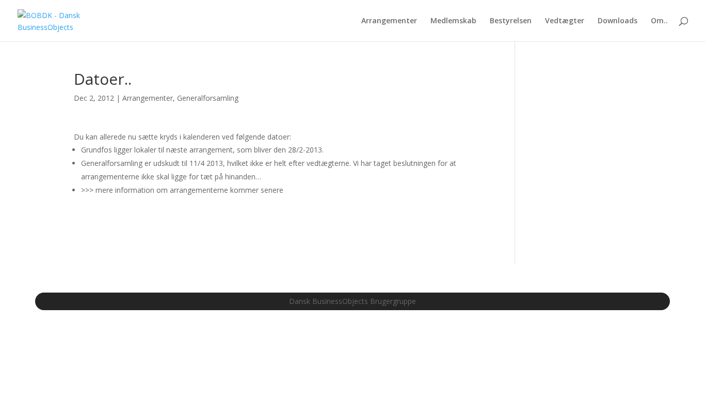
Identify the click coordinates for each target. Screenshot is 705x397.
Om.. (659, 21)
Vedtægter (564, 21)
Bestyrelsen (511, 21)
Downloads (617, 21)
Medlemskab (453, 21)
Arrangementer (389, 21)
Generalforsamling (207, 98)
